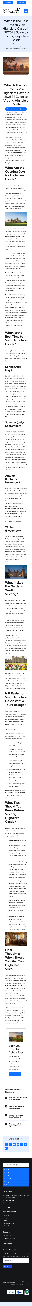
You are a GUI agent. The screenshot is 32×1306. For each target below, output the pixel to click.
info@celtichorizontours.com (13, 1203)
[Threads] (22, 1144)
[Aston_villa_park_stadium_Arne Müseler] (11, 8)
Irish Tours (18, 81)
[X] (10, 1144)
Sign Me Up (7, 1266)
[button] (16, 1098)
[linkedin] (9, 1207)
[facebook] (3, 1207)
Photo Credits (12, 1282)
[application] (16, 109)
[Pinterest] (26, 1144)
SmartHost (26, 1281)
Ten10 (7, 1282)
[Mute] (20, 109)
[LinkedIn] (14, 1144)
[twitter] (6, 1207)
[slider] (24, 108)
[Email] (6, 1148)
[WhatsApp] (18, 1144)
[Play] (7, 109)
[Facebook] (6, 1144)
